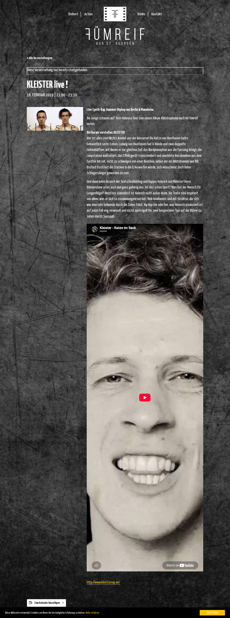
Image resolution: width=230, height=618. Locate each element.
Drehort (73, 14)
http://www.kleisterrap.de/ (103, 582)
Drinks (141, 14)
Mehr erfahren (92, 613)
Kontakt (156, 14)
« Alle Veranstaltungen (39, 58)
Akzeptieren (212, 612)
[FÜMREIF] (115, 20)
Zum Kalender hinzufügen (47, 603)
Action (88, 14)
